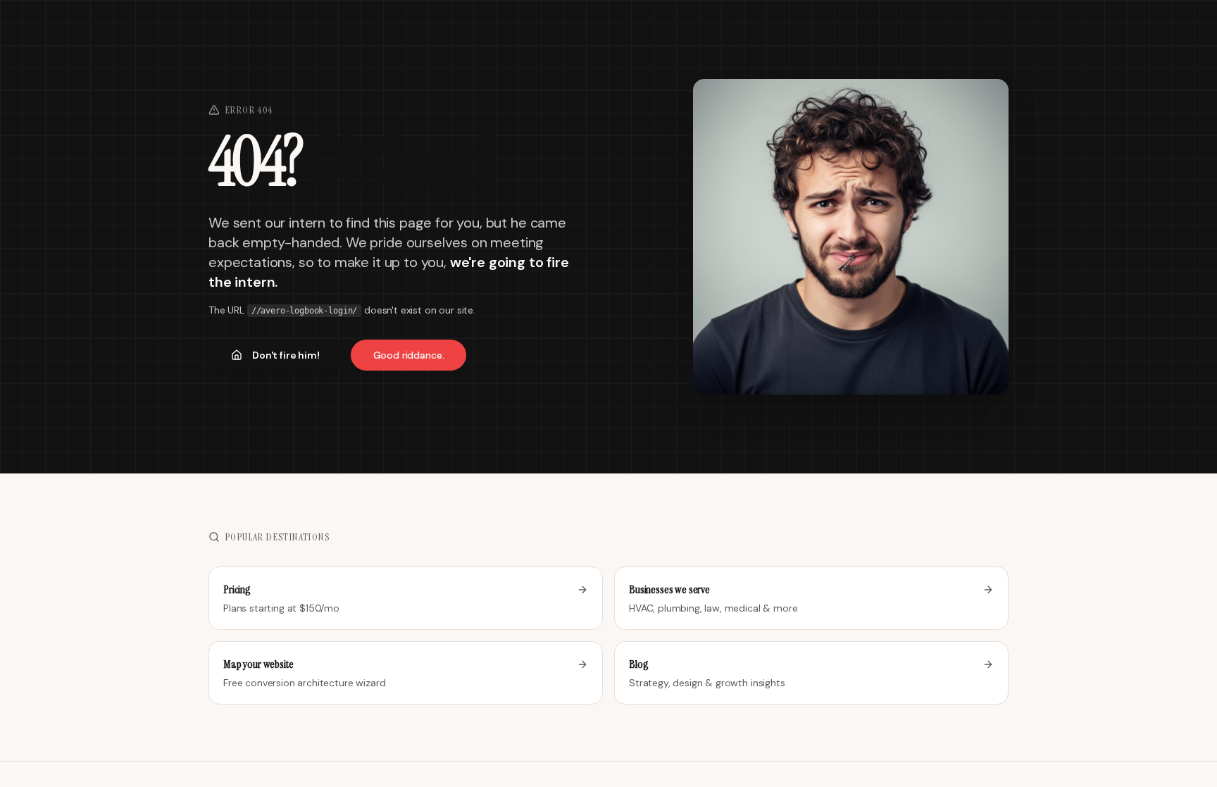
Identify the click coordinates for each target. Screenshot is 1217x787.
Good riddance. (408, 355)
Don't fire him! (286, 355)
